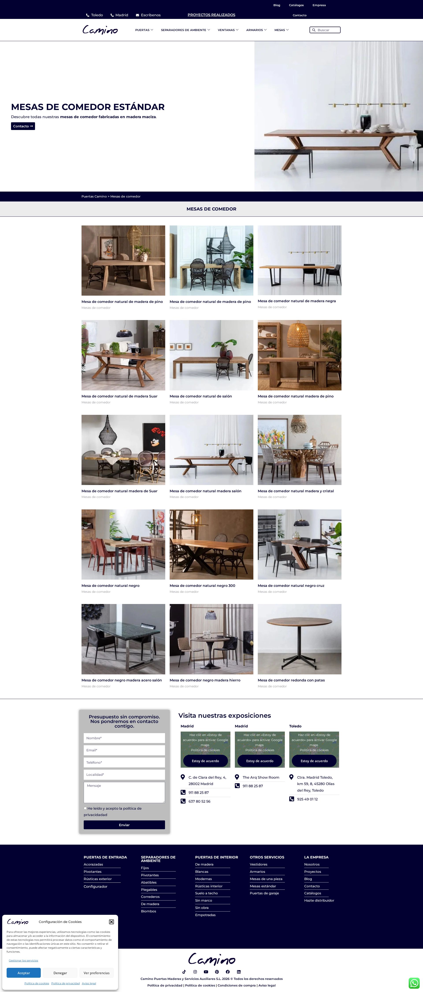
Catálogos (296, 5)
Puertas (142, 30)
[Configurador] (102, 886)
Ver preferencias (96, 973)
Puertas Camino (94, 196)
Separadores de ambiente (183, 30)
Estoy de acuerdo (205, 761)
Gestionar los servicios (23, 960)
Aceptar (24, 973)
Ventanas (226, 30)
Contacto (299, 15)
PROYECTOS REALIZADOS (211, 15)
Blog (276, 5)
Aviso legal (89, 983)
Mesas (280, 30)
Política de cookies (36, 983)
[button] (111, 922)
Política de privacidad (65, 983)
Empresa (319, 5)
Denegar (60, 973)
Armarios (254, 30)
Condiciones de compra (237, 985)
